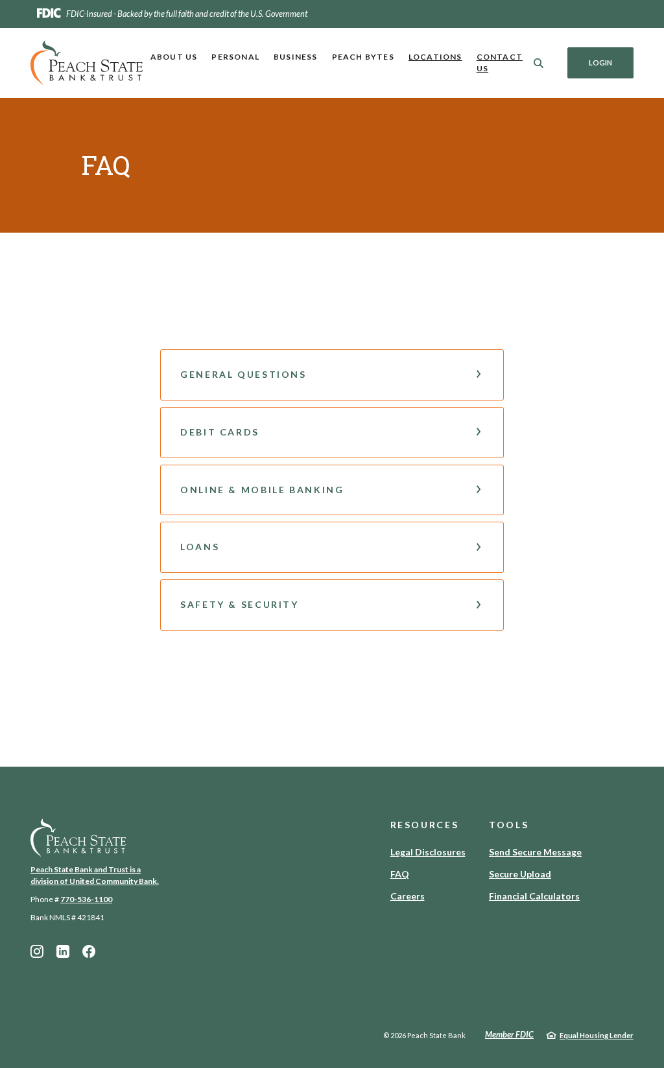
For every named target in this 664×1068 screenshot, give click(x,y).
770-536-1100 (86, 899)
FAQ (399, 873)
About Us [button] (174, 57)
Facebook (88, 951)
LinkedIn (62, 951)
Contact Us (500, 62)
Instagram (36, 951)
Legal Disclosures (428, 851)
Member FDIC (509, 1034)
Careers (407, 895)
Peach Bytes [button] (363, 57)
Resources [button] (424, 824)
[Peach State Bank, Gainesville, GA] (86, 63)
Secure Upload (520, 873)
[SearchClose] (539, 63)
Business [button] (296, 57)
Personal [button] (235, 57)
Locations (435, 57)
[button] (332, 375)
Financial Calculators (534, 895)
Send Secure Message (535, 851)
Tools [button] (508, 824)
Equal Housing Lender (597, 1035)
